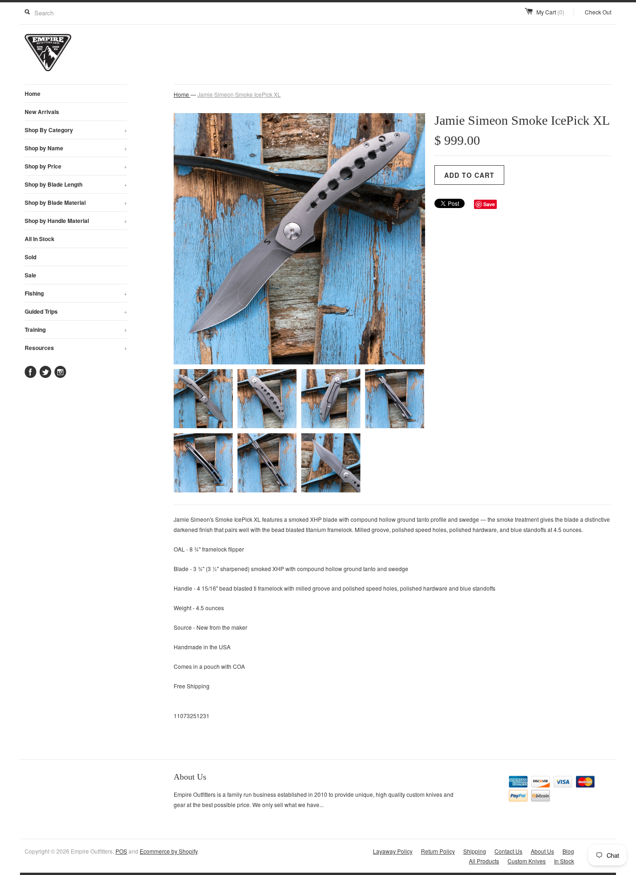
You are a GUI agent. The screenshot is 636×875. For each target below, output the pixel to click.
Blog (568, 851)
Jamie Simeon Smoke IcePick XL (239, 94)
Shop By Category (76, 130)
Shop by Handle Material (76, 220)
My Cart (550, 12)
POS (121, 851)
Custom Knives (526, 861)
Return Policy (438, 851)
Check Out (598, 12)
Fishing (76, 293)
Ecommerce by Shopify (168, 851)
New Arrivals (42, 112)
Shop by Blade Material (76, 202)
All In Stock (39, 239)
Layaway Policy (393, 851)
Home (33, 93)
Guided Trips (76, 311)
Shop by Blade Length (76, 184)
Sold (30, 257)
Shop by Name (76, 148)
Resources (76, 347)
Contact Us (508, 851)
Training (76, 329)
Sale (30, 275)
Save (489, 204)
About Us (542, 851)
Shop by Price (76, 166)
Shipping (474, 851)
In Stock (564, 861)
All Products (484, 861)
